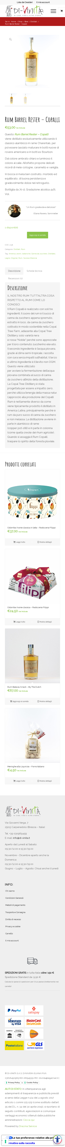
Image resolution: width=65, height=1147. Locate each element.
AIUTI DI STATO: (14, 1089)
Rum (23, 249)
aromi (19, 254)
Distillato (51, 254)
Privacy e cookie (12, 926)
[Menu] (51, 11)
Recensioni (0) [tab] (15, 278)
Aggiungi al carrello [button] (20, 701)
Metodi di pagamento (15, 905)
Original (14, 258)
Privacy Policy (14, 1082)
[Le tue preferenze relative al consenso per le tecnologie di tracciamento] (6, 1141)
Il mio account (43, 2)
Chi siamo (10, 891)
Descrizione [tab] (14, 271)
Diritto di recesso (13, 919)
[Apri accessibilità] (57, 1139)
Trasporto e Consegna (15, 912)
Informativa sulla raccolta (19, 1143)
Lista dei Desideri (25, 2)
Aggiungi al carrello (37, 235)
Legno (7, 258)
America (12, 254)
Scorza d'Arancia (30, 258)
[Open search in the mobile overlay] (42, 11)
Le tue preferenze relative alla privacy (35, 1137)
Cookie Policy (32, 1082)
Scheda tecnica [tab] (34, 271)
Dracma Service (28, 1126)
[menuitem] (24, 2)
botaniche (26, 254)
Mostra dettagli (45, 542)
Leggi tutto (20, 542)
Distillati (17, 249)
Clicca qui (28, 1120)
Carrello (9, 933)
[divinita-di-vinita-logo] (27, 11)
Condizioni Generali (14, 898)
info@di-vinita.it (21, 838)
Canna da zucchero (39, 254)
